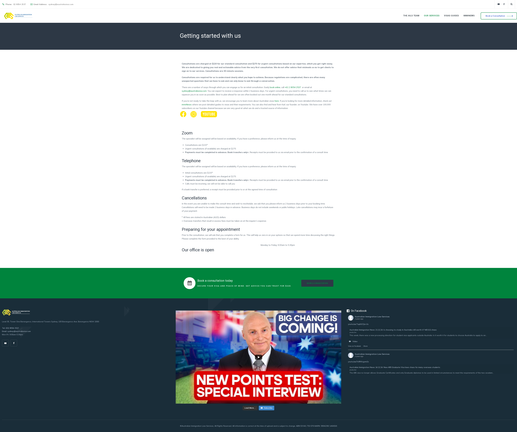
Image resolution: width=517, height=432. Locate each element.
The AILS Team (411, 15)
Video (354, 341)
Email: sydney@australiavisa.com (16, 331)
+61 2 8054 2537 (293, 87)
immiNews (469, 15)
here (277, 101)
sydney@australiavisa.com (194, 91)
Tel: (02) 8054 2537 (10, 328)
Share (365, 346)
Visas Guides (451, 15)
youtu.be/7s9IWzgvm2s (358, 361)
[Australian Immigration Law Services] (18, 16)
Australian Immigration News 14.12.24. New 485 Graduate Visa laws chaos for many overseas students (395, 367)
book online (274, 87)
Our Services (431, 15)
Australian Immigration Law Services (372, 316)
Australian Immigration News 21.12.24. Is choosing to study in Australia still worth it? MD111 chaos (393, 330)
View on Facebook (354, 346)
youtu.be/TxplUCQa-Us (358, 324)
